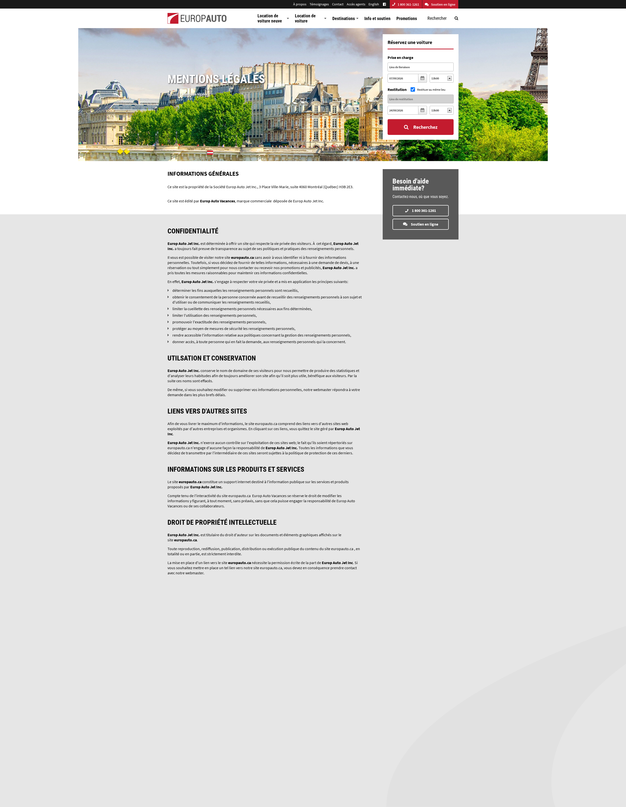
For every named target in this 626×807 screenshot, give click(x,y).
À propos (299, 4)
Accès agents (356, 4)
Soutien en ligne (443, 4)
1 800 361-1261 (408, 4)
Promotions (406, 18)
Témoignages (319, 4)
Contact (338, 4)
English (374, 4)
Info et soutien (377, 18)
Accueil (173, 94)
